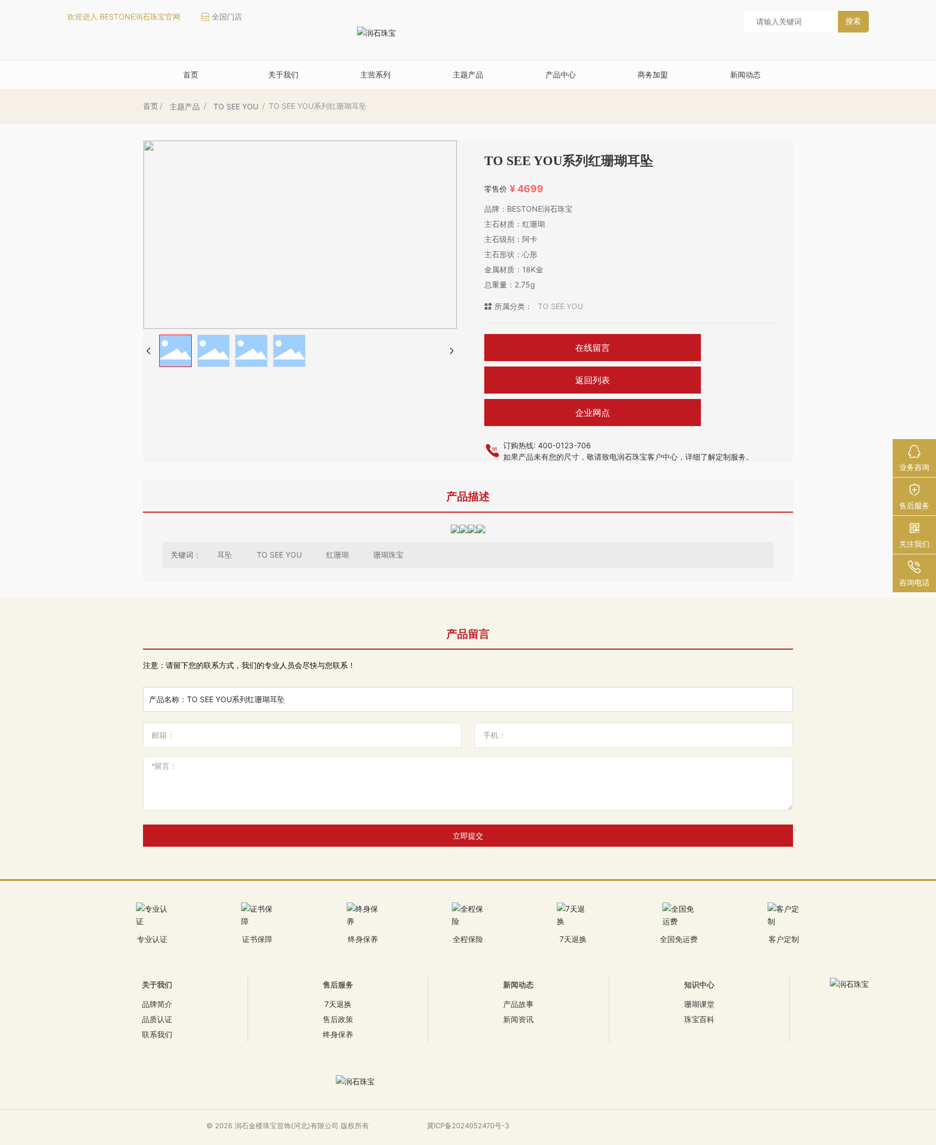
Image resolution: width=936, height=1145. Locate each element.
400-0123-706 (564, 445)
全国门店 (227, 16)
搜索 (853, 20)
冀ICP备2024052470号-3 (468, 1125)
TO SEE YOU (235, 106)
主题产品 (185, 106)
